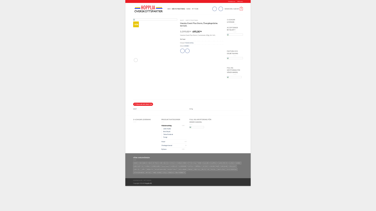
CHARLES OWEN (181, 163)
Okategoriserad (166, 145)
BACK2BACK (143, 163)
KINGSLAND (224, 166)
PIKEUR (190, 169)
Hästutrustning (178, 9)
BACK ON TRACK (154, 163)
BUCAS (166, 163)
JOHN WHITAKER (214, 166)
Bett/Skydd (166, 131)
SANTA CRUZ (221, 169)
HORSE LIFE (174, 166)
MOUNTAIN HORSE (160, 169)
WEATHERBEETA (180, 172)
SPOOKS (148, 172)
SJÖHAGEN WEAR (139, 172)
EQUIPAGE (213, 163)
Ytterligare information (143, 104)
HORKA (147, 166)
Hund (188, 9)
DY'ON (190, 163)
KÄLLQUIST (233, 166)
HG (143, 166)
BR (161, 163)
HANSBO (186, 46)
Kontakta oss (231, 1)
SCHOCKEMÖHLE (232, 169)
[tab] (143, 104)
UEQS (164, 172)
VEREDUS (171, 172)
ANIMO (136, 163)
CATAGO (172, 163)
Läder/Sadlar (167, 129)
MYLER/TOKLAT (172, 169)
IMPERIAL (198, 166)
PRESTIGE (197, 169)
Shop (182, 20)
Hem (168, 9)
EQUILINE (206, 163)
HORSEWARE (183, 166)
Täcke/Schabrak (168, 134)
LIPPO (143, 169)
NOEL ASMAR (182, 169)
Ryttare (195, 9)
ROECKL (213, 169)
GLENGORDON (222, 163)
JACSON (205, 166)
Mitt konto (240, 1)
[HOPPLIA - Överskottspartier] (148, 8)
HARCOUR (137, 166)
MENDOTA (150, 169)
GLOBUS (231, 163)
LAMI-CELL (137, 169)
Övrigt (165, 137)
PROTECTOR (205, 169)
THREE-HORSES (156, 172)
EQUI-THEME (197, 163)
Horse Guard (165, 166)
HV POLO (191, 166)
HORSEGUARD (155, 166)
